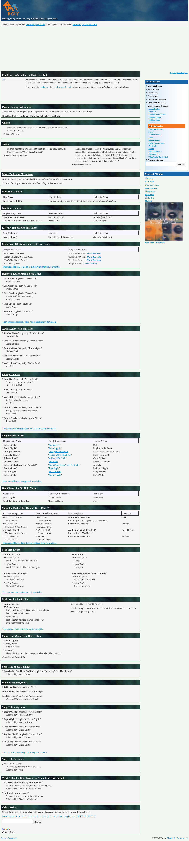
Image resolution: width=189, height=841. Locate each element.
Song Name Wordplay (157, 103)
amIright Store (154, 120)
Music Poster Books (157, 143)
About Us (152, 112)
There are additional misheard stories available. (22, 628)
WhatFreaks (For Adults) (158, 157)
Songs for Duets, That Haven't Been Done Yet (26, 508)
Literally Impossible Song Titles (19, 227)
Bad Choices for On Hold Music (19, 488)
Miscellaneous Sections (158, 106)
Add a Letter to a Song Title (17, 328)
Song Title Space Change (15, 666)
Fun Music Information (14, 75)
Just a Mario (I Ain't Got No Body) (64, 464)
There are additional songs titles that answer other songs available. (31, 266)
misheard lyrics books (35, 24)
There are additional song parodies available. (22, 481)
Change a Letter (11, 374)
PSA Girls (53, 461)
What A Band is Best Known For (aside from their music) (33, 778)
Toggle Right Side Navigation (179, 73)
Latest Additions (155, 135)
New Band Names (11, 191)
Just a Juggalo (55, 448)
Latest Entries (154, 109)
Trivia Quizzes (154, 154)
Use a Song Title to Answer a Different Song (25, 244)
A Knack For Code (57, 458)
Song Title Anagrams (13, 707)
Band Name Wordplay (157, 99)
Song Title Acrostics (13, 759)
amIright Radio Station (157, 115)
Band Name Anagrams (14, 682)
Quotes (6, 122)
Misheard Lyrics (11, 550)
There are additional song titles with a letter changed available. (29, 428)
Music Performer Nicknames (17, 174)
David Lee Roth (94, 253)
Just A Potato (54, 471)
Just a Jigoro (54, 444)
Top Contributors (155, 151)
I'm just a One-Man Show (60, 454)
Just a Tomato (55, 474)
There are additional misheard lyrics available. (22, 592)
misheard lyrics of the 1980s (85, 24)
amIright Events (155, 117)
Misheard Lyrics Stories (15, 599)
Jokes (5, 144)
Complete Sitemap (155, 160)
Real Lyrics (153, 96)
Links (151, 138)
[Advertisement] (94, 49)
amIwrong (45, 86)
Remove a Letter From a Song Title (21, 273)
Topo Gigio (54, 468)
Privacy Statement (9, 838)
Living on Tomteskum (58, 451)
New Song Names (11, 208)
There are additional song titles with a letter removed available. (29, 321)
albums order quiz (64, 86)
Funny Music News (156, 129)
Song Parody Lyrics (12, 435)
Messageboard (154, 140)
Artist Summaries (156, 126)
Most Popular (8, 816)
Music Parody (154, 89)
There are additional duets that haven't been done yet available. (30, 542)
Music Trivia (153, 93)
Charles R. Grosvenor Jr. (177, 838)
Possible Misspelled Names (16, 107)
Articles (152, 123)
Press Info (153, 146)
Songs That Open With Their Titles (21, 636)
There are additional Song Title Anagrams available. (25, 752)
